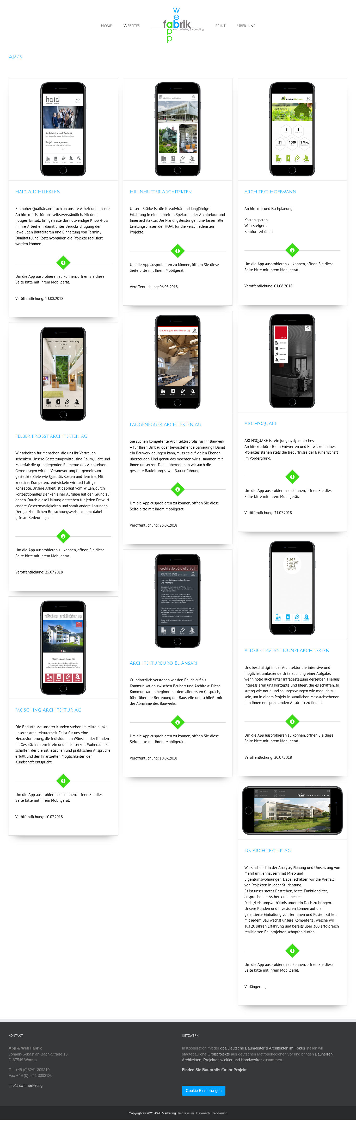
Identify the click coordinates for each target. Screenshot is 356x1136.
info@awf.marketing (25, 1085)
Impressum (186, 1113)
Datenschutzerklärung (212, 1113)
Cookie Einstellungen (204, 1090)
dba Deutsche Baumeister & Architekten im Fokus (262, 1048)
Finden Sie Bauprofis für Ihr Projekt (214, 1069)
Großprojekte (218, 1054)
